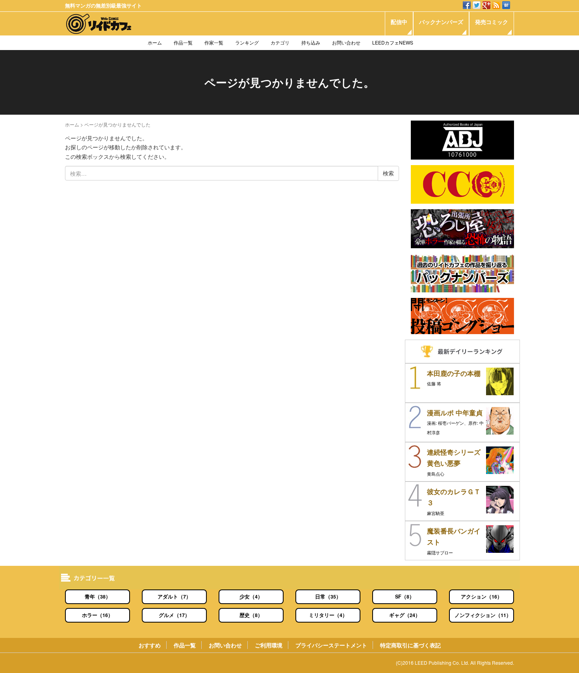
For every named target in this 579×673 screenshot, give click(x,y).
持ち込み (310, 42)
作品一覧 (183, 42)
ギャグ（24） (404, 615)
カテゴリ (280, 42)
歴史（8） (251, 615)
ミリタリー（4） (328, 615)
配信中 (399, 22)
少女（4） (251, 596)
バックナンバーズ (441, 22)
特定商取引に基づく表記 (410, 645)
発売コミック (491, 22)
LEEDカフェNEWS (392, 42)
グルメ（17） (174, 615)
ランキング (247, 42)
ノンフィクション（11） (483, 615)
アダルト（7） (174, 596)
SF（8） (404, 596)
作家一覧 (213, 42)
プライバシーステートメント (331, 645)
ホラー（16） (97, 615)
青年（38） (98, 596)
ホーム (155, 42)
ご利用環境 (268, 645)
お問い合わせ (346, 42)
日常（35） (328, 596)
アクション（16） (481, 596)
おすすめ (150, 645)
